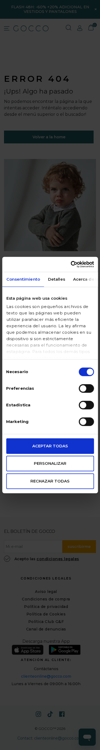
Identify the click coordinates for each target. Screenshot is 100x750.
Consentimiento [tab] (23, 279)
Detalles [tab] (56, 279)
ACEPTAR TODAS (50, 445)
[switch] (86, 388)
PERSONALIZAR (50, 463)
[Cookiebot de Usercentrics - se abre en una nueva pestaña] (71, 264)
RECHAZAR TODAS (50, 481)
